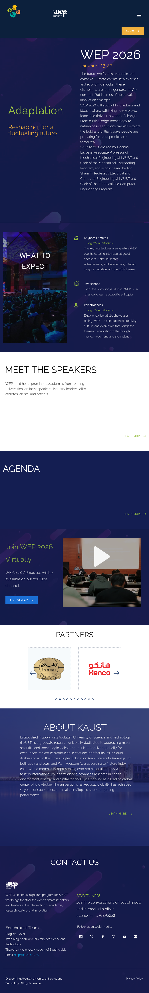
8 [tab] (82, 699)
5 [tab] (71, 699)
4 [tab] (67, 699)
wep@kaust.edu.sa (26, 955)
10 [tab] (89, 699)
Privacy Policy (135, 978)
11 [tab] (93, 699)
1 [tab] (56, 699)
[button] (139, 15)
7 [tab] (78, 699)
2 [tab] (60, 699)
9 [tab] (85, 699)
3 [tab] (64, 699)
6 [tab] (74, 699)
